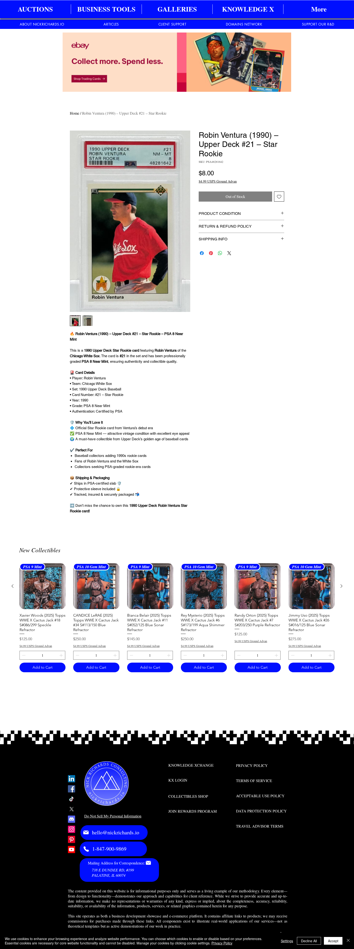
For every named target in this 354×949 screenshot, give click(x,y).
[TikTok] (71, 799)
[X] (71, 809)
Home (74, 113)
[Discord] (71, 819)
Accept (333, 940)
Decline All (309, 940)
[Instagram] (71, 829)
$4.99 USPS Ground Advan (218, 181)
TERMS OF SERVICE (254, 780)
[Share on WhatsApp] (220, 253)
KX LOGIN (177, 780)
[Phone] (86, 849)
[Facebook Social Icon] (71, 788)
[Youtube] (71, 849)
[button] (106, 9)
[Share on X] (229, 253)
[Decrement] (23, 655)
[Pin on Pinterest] (211, 253)
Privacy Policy (221, 943)
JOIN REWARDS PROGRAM (192, 811)
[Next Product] (341, 586)
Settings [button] (287, 940)
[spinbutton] (42, 655)
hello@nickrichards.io (115, 832)
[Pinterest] (71, 839)
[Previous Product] (12, 586)
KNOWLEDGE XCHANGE (191, 765)
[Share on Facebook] (202, 253)
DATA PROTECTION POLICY (261, 810)
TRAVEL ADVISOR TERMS (259, 826)
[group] (177, 617)
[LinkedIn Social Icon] (71, 778)
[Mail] (86, 832)
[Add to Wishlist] (279, 196)
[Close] (348, 940)
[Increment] (62, 655)
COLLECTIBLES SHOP (188, 796)
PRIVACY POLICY (252, 765)
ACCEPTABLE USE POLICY (260, 795)
